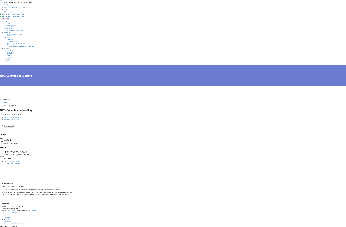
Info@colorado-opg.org (12, 212)
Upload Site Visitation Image (15, 34)
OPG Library (10, 54)
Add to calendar (8, 126)
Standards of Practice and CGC (16, 43)
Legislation (10, 39)
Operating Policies (12, 45)
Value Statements (12, 25)
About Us (6, 48)
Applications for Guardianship (15, 30)
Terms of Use (7, 219)
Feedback (6, 61)
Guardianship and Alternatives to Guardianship (17, 7)
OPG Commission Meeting (12, 117)
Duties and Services (13, 41)
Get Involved (7, 32)
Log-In (5, 11)
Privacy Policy (7, 221)
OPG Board (10, 50)
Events (9, 56)
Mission (9, 23)
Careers (9, 57)
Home (5, 21)
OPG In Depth (8, 38)
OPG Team (10, 52)
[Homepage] (12, 15)
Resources (7, 59)
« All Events (3, 102)
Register (6, 9)
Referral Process (8, 29)
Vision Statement (12, 27)
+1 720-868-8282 (32, 210)
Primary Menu (5, 18)
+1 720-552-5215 (5, 4)
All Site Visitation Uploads (14, 36)
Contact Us (7, 218)
